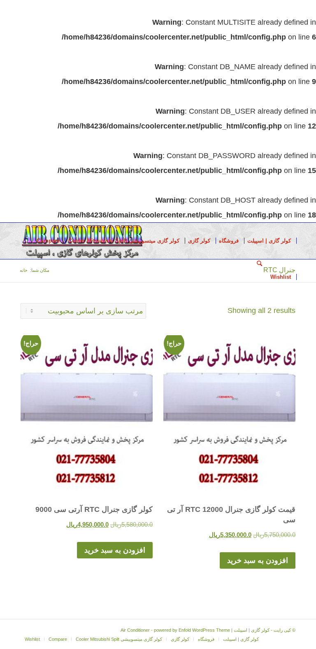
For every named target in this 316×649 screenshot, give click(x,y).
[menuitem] (269, 241)
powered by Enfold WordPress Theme (192, 630)
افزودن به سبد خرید (257, 560)
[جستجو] (259, 277)
